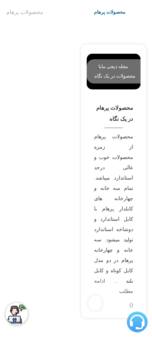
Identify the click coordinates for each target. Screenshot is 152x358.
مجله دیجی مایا (113, 66)
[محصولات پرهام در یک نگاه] (131, 66)
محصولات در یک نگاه (114, 76)
